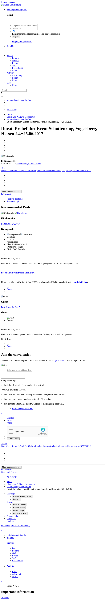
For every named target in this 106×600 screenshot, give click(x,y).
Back (14, 548)
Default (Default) (19, 505)
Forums (15, 58)
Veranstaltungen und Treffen (28, 163)
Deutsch (16, 499)
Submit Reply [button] (13, 439)
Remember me (18, 34)
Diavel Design (18, 510)
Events (15, 63)
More (14, 70)
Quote (9, 289)
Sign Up (10, 46)
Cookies (10, 521)
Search (15, 78)
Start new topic (13, 201)
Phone (9, 423)
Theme (10, 502)
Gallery (15, 60)
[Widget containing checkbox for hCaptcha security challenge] (27, 431)
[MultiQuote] (8, 287)
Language (11, 493)
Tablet (9, 420)
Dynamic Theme (19, 513)
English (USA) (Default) (22, 496)
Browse (10, 55)
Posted (10, 224)
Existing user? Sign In (17, 9)
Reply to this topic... (10, 380)
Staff (14, 65)
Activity (10, 73)
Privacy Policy (13, 516)
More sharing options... (11, 191)
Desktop (10, 418)
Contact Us (11, 518)
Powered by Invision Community (15, 525)
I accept (5, 597)
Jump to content (8, 2)
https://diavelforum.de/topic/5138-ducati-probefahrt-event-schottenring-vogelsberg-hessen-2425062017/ (46, 170)
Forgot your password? (22, 41)
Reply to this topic (14, 199)
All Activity (17, 75)
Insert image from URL (22, 408)
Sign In (16, 37)
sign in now (59, 360)
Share (4, 168)
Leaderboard (17, 68)
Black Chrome (19, 508)
